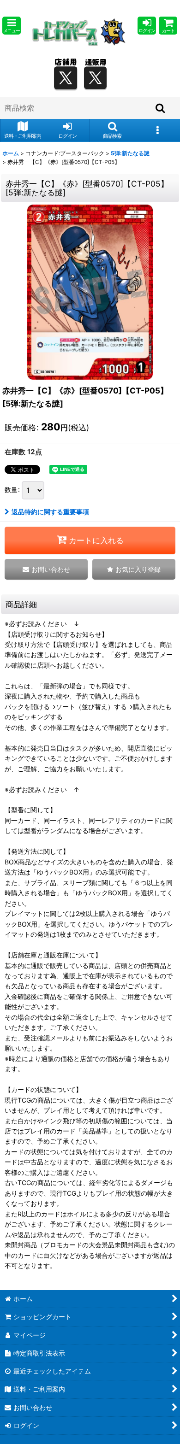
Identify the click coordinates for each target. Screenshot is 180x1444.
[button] (11, 26)
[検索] (161, 108)
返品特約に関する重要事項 (50, 512)
